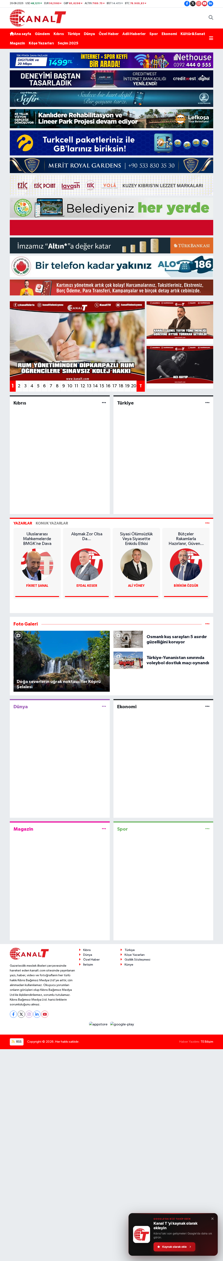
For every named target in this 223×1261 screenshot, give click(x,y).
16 (108, 386)
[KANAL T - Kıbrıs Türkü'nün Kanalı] (38, 17)
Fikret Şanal (37, 585)
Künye (129, 964)
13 (89, 386)
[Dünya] (104, 706)
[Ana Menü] (211, 39)
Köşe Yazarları (41, 43)
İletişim (88, 964)
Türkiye (74, 34)
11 (76, 386)
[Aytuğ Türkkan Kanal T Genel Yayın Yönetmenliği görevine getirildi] (180, 320)
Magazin (17, 43)
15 (102, 386)
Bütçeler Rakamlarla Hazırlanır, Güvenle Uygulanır (186, 539)
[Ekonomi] (207, 706)
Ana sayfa (22, 34)
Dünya (89, 34)
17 (114, 386)
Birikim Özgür (186, 585)
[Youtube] (44, 1014)
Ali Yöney (136, 585)
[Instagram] (29, 1014)
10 (70, 386)
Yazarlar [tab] (23, 523)
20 (133, 386)
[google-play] (122, 1024)
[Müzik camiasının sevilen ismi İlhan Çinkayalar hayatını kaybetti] (180, 364)
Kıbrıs (59, 34)
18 (121, 386)
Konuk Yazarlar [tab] (52, 523)
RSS (19, 1041)
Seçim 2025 (68, 43)
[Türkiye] (207, 403)
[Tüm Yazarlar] (207, 523)
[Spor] (207, 829)
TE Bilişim (207, 1041)
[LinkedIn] (37, 1014)
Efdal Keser (86, 585)
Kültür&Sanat (193, 34)
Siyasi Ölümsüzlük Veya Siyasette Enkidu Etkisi (136, 539)
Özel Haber (109, 34)
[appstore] (98, 1024)
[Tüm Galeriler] (207, 624)
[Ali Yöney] (136, 564)
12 (83, 386)
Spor (153, 34)
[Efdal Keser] (86, 564)
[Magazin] (104, 829)
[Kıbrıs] (104, 403)
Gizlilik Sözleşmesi (137, 959)
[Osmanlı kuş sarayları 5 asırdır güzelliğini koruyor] (128, 639)
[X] (21, 1014)
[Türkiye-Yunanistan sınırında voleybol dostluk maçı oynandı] (128, 660)
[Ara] (211, 18)
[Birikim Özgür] (186, 564)
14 (95, 386)
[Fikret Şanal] (37, 564)
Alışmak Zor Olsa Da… (86, 536)
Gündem (42, 34)
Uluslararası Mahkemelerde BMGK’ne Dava (37, 539)
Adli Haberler (134, 34)
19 (127, 386)
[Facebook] (13, 1014)
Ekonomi (169, 34)
